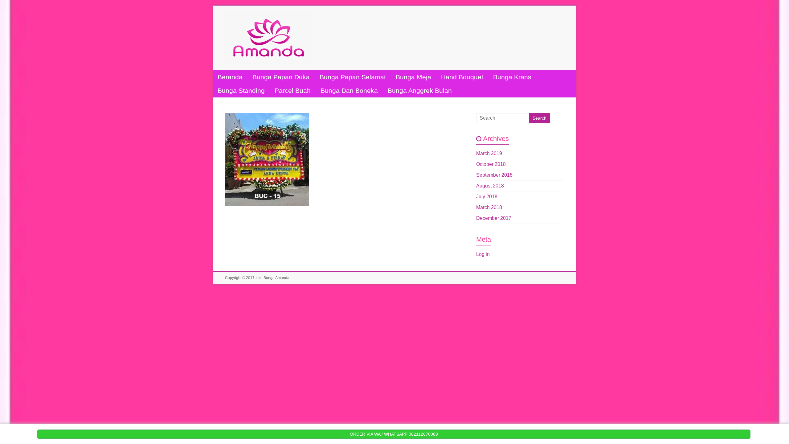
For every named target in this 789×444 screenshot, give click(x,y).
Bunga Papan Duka (281, 76)
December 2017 (493, 218)
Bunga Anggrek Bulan (420, 90)
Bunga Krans (512, 76)
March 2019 (489, 153)
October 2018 (491, 164)
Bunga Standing (241, 90)
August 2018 (490, 185)
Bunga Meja (413, 76)
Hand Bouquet (462, 76)
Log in (483, 254)
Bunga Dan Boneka (349, 90)
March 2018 (489, 207)
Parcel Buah (293, 90)
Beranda (230, 76)
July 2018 (486, 196)
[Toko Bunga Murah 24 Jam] (268, 14)
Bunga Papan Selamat (353, 76)
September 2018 (494, 175)
